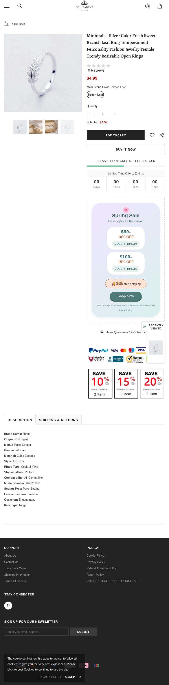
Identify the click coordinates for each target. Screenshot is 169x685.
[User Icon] (148, 6)
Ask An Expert (140, 332)
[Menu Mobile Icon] (6, 6)
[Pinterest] (8, 605)
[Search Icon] (19, 6)
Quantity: (92, 106)
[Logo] (84, 5)
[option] (43, 73)
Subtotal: (92, 122)
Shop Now (126, 296)
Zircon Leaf (95, 94)
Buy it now (126, 149)
